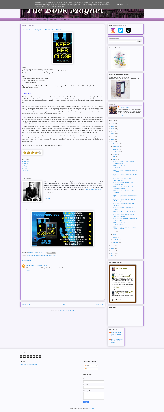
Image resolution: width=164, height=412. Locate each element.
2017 (113, 248)
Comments (89, 369)
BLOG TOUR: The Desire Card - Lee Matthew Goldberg (124, 187)
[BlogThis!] (49, 253)
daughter (45, 255)
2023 (113, 131)
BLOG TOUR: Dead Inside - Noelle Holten (125, 212)
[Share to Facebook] (53, 253)
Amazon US (25, 163)
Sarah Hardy (30, 265)
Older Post (99, 304)
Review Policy (53, 19)
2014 (113, 256)
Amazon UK (25, 161)
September (116, 151)
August (115, 154)
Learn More (119, 4)
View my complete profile (125, 115)
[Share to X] (51, 253)
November (116, 146)
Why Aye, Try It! (116, 332)
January (115, 242)
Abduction (39, 255)
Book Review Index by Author (37, 19)
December (116, 144)
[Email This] (47, 253)
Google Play (25, 170)
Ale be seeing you (117, 339)
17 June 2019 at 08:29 (41, 265)
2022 (113, 134)
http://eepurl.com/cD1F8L (93, 189)
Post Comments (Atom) (67, 310)
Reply (28, 270)
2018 (113, 245)
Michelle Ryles (124, 107)
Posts (87, 365)
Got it (127, 4)
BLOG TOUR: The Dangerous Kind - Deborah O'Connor (123, 215)
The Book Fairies (65, 19)
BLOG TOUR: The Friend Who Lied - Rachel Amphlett (124, 200)
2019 (113, 141)
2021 (113, 136)
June (114, 159)
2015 (113, 253)
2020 (113, 139)
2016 (113, 250)
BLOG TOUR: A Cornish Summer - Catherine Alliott (123, 179)
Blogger (92, 408)
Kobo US (24, 169)
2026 (113, 123)
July (114, 157)
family (50, 255)
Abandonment (31, 255)
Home (24, 19)
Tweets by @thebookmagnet (28, 364)
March (115, 237)
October (115, 149)
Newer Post (26, 304)
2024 (113, 129)
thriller (54, 255)
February (116, 239)
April (114, 234)
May (114, 232)
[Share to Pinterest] (55, 253)
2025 (113, 126)
